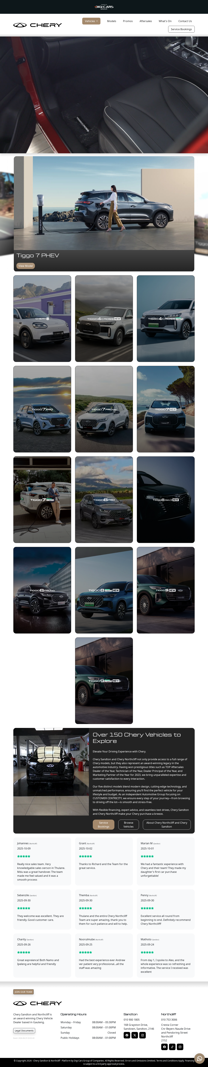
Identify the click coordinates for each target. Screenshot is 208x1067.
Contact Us (185, 21)
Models (111, 21)
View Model (26, 266)
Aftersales (146, 21)
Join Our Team (23, 991)
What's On (165, 21)
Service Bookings (181, 29)
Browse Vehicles (129, 824)
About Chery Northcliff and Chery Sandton (166, 824)
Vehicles (90, 21)
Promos (128, 21)
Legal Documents (24, 1030)
